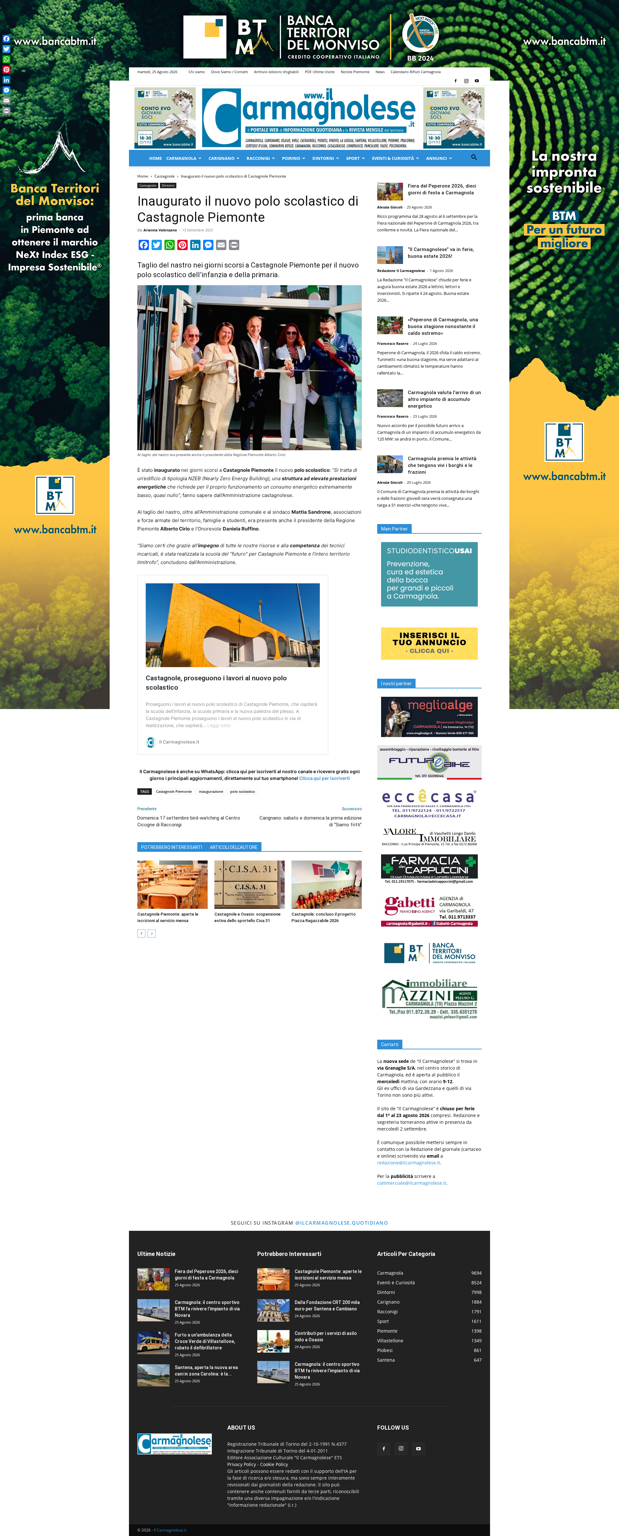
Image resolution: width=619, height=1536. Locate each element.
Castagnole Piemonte (174, 791)
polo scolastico (242, 791)
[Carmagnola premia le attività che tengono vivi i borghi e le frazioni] (390, 464)
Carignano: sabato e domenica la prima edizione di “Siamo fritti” (311, 821)
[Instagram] (466, 80)
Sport (353, 158)
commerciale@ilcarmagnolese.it (411, 1183)
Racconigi (258, 158)
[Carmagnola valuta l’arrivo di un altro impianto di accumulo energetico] (390, 398)
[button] (474, 158)
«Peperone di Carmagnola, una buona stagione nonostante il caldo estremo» (443, 326)
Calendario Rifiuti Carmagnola (416, 71)
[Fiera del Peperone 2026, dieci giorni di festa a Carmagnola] (390, 191)
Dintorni (323, 158)
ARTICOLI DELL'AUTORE (234, 847)
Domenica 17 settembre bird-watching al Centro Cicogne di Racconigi (188, 821)
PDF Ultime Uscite (320, 71)
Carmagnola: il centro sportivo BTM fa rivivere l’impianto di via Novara (207, 1309)
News (380, 71)
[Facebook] (455, 80)
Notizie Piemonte (355, 71)
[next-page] (152, 933)
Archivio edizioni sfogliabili (276, 71)
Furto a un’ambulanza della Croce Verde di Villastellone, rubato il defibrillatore (205, 1341)
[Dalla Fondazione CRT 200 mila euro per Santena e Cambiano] (273, 1310)
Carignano (221, 158)
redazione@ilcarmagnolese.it (408, 1163)
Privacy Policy (241, 1464)
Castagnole (164, 176)
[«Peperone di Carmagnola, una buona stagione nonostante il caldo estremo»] (390, 325)
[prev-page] (141, 933)
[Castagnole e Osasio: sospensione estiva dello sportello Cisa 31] (249, 884)
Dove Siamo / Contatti (229, 71)
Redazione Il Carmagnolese (401, 270)
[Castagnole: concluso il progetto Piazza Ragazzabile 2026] (326, 884)
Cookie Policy (274, 1464)
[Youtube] (477, 80)
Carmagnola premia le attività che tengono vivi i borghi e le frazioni (442, 465)
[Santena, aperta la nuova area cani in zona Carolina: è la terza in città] (153, 1375)
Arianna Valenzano (160, 230)
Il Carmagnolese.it (170, 1530)
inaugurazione (211, 791)
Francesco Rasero (392, 343)
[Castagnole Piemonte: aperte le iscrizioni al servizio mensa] (172, 884)
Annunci (436, 158)
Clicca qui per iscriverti (324, 778)
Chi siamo (197, 71)
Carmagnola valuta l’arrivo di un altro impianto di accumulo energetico (444, 399)
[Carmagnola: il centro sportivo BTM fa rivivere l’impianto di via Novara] (153, 1310)
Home (155, 158)
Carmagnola (181, 158)
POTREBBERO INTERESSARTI (171, 847)
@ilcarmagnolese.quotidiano (341, 1223)
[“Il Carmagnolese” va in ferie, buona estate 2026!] (390, 255)
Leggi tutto (219, 725)
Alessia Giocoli (389, 207)
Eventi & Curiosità (393, 158)
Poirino (291, 158)
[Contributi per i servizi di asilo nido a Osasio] (273, 1341)
